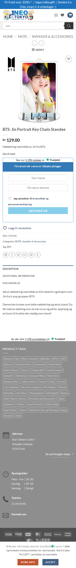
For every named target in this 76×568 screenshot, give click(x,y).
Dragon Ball (37, 370)
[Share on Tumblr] (38, 255)
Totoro (22, 410)
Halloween (21, 375)
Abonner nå (38, 210)
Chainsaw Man (22, 364)
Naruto (62, 387)
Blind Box (45, 358)
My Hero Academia (31, 387)
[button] (56, 15)
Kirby (52, 381)
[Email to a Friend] (25, 255)
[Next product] (34, 43)
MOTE (22, 36)
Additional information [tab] (19, 276)
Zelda (18, 415)
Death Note (54, 364)
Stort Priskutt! (35, 404)
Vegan (64, 410)
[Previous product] (41, 43)
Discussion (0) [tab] (11, 283)
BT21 (56, 358)
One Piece (21, 393)
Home (8, 36)
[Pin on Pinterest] (31, 255)
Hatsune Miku (37, 375)
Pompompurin (37, 393)
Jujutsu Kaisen (29, 381)
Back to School (30, 358)
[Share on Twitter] (19, 255)
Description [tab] (10, 268)
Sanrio (22, 398)
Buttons (8, 364)
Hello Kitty (52, 375)
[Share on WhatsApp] (6, 255)
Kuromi (62, 381)
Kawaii (42, 381)
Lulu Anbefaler (11, 387)
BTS (9, 246)
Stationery (9, 404)
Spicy (61, 398)
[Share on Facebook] (12, 255)
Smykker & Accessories (52, 36)
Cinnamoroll (39, 364)
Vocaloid (8, 415)
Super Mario (10, 410)
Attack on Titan (11, 358)
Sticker (21, 404)
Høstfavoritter (11, 381)
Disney (24, 370)
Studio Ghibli (51, 404)
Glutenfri (8, 375)
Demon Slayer (11, 370)
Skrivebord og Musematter (42, 398)
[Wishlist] (62, 15)
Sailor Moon (10, 398)
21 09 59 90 (18, 503)
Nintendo (8, 393)
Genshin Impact (54, 370)
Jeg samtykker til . (28, 201)
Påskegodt (52, 393)
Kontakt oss (18, 514)
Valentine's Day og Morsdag (43, 410)
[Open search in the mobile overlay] (38, 25)
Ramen (64, 393)
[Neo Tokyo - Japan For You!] (27, 15)
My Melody (50, 387)
